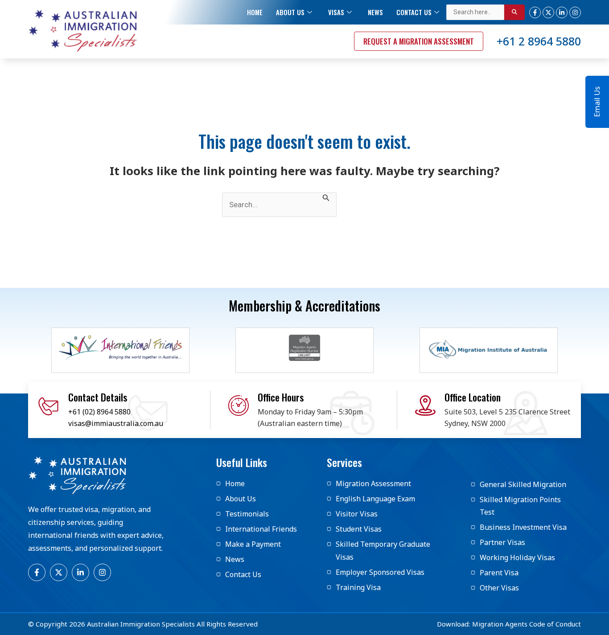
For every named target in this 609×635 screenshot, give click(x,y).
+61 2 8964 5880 (539, 41)
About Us (290, 12)
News (375, 12)
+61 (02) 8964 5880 (99, 412)
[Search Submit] (326, 197)
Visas (336, 12)
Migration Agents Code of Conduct (526, 623)
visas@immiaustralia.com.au (115, 423)
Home (255, 12)
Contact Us (414, 12)
